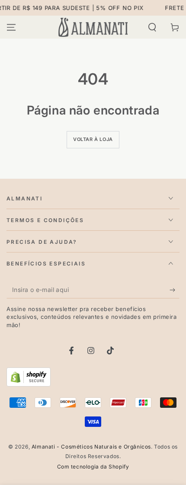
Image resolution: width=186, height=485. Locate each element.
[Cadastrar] (175, 289)
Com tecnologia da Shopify (93, 466)
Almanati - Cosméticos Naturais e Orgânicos (91, 446)
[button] (152, 27)
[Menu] (11, 27)
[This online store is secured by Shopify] (28, 383)
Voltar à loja (93, 139)
